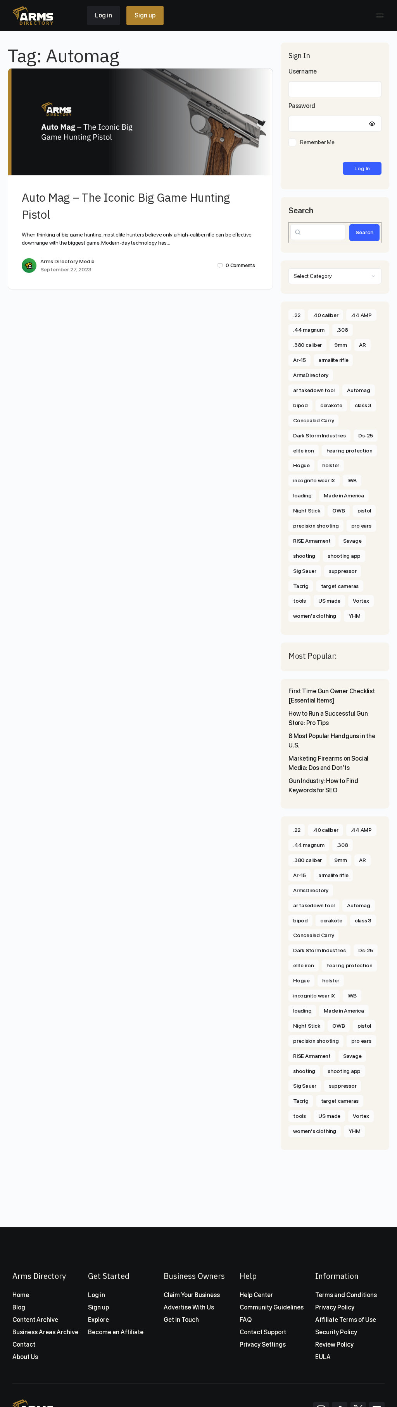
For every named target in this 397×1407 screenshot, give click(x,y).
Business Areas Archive (45, 1332)
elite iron (303, 450)
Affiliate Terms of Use (345, 1319)
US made (329, 601)
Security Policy (336, 1332)
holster (330, 465)
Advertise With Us (189, 1307)
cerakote (331, 405)
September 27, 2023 (65, 269)
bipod (300, 405)
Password (301, 106)
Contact (23, 1344)
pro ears (361, 526)
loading (302, 495)
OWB (338, 510)
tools (299, 601)
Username (302, 71)
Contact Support (263, 1332)
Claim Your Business (192, 1295)
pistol (364, 510)
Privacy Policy (334, 1307)
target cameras (340, 586)
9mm (340, 345)
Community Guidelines (272, 1307)
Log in (103, 15)
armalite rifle (333, 360)
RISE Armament (312, 541)
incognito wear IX (314, 480)
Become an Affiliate (115, 1332)
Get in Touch (181, 1319)
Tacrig (301, 586)
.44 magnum (309, 330)
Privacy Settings (263, 1344)
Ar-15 (299, 360)
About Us (25, 1357)
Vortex (361, 601)
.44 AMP (361, 315)
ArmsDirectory (310, 375)
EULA (323, 1357)
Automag (358, 390)
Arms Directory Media (67, 261)
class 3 (363, 405)
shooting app (344, 556)
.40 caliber (325, 315)
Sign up (145, 15)
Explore (98, 1319)
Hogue (301, 465)
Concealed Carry (313, 420)
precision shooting (316, 526)
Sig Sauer (304, 571)
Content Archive (35, 1319)
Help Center (256, 1295)
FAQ (246, 1319)
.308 (342, 330)
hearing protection (349, 450)
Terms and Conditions (346, 1295)
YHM (354, 616)
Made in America (344, 495)
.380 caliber (307, 345)
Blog (18, 1307)
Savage (352, 541)
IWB (352, 480)
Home (20, 1295)
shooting (304, 556)
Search (300, 210)
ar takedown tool (314, 390)
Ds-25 (365, 435)
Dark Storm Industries (319, 435)
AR (362, 345)
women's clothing (314, 616)
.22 (296, 315)
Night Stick (306, 510)
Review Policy (334, 1344)
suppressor (343, 571)
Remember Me (317, 142)
